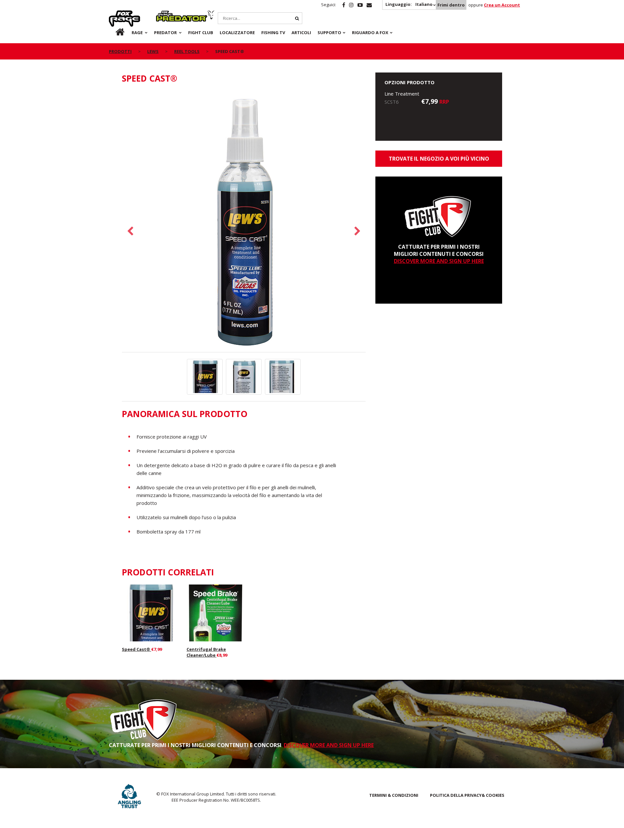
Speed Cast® (136, 649)
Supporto (329, 32)
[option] (244, 221)
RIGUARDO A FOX (370, 32)
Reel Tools (187, 51)
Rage (115, 14)
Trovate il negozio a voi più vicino (439, 158)
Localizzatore (237, 32)
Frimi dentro (451, 5)
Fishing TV (273, 32)
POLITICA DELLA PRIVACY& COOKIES (467, 795)
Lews (153, 51)
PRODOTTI (120, 51)
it (113, 32)
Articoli (301, 32)
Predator (167, 14)
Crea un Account (502, 5)
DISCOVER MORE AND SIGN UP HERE (439, 261)
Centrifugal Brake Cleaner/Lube (206, 652)
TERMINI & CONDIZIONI (393, 795)
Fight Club (200, 32)
